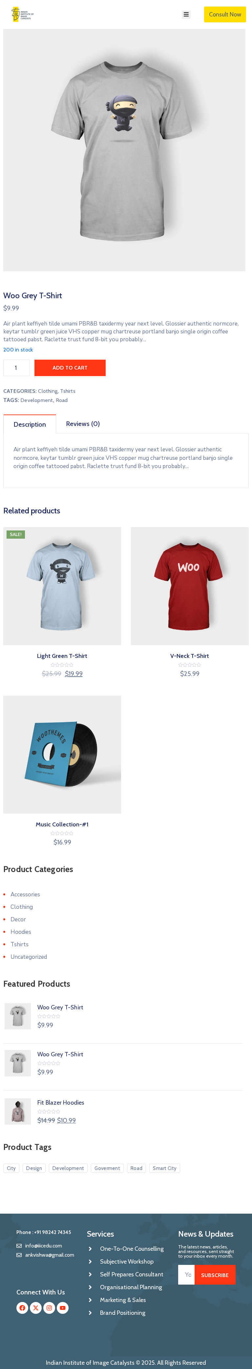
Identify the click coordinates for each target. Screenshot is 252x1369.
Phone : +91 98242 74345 (43, 1232)
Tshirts (67, 391)
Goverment (107, 1168)
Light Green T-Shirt (62, 656)
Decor (18, 919)
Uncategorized (28, 957)
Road (62, 400)
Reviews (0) (83, 424)
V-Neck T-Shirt (189, 656)
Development (36, 400)
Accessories (25, 894)
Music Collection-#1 (62, 824)
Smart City (165, 1168)
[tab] (30, 424)
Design (34, 1168)
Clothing (47, 391)
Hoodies (20, 932)
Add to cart (70, 368)
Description (29, 424)
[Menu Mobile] (186, 15)
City (11, 1168)
